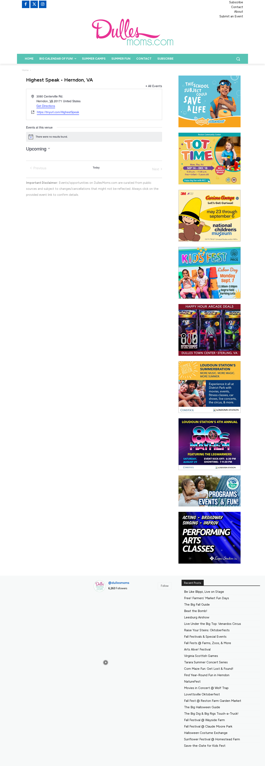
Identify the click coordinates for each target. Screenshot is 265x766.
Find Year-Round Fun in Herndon (206, 675)
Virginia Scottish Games (201, 656)
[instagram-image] (105, 607)
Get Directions (45, 106)
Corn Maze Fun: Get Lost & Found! (208, 669)
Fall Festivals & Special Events (205, 637)
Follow (165, 585)
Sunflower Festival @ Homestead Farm (212, 739)
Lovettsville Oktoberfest (202, 694)
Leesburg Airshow (196, 617)
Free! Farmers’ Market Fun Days (206, 598)
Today (96, 167)
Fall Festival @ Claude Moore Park (208, 726)
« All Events (154, 86)
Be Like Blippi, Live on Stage (204, 592)
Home (25, 70)
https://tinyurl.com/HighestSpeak (58, 112)
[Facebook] (25, 4)
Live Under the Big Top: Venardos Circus (212, 624)
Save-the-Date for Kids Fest (204, 746)
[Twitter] (34, 4)
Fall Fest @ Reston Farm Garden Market (212, 701)
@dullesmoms (118, 583)
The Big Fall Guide (197, 604)
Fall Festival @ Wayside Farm (204, 720)
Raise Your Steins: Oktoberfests (207, 630)
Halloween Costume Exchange (206, 733)
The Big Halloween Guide (202, 707)
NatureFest (192, 681)
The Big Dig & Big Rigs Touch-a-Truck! (211, 713)
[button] (238, 59)
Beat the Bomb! (195, 611)
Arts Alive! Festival (197, 649)
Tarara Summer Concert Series (206, 662)
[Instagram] (42, 4)
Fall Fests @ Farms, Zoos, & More (207, 643)
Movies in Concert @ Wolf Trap (206, 688)
